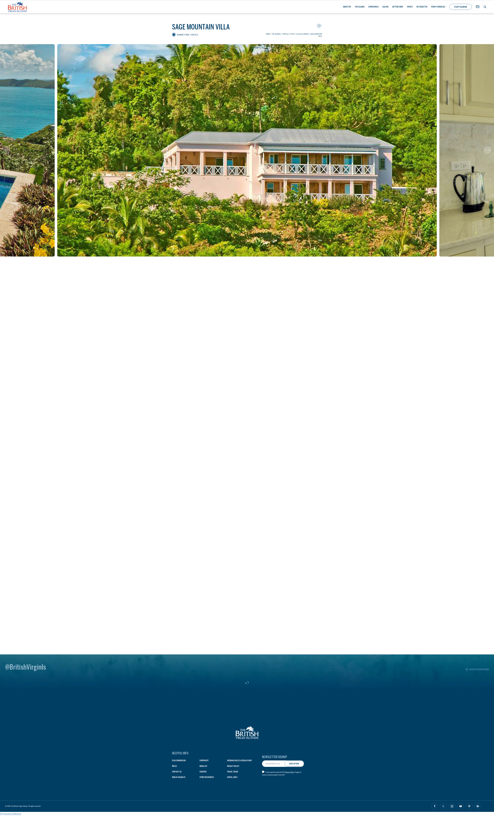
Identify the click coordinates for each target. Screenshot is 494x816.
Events (410, 7)
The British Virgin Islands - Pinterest (469, 806)
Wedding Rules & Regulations (239, 760)
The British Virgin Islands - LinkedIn (478, 806)
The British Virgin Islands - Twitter (443, 806)
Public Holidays (178, 777)
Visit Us (198, 591)
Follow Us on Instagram (479, 669)
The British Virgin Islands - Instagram (452, 806)
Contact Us (177, 771)
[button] (6, 150)
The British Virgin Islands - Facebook (434, 806)
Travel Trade (232, 771)
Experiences (373, 7)
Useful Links (232, 777)
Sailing (385, 7)
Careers (203, 771)
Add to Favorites (319, 26)
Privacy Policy (233, 766)
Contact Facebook (188, 602)
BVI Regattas (422, 7)
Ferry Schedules (438, 7)
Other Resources (207, 777)
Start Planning (460, 7)
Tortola (285, 34)
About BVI (347, 7)
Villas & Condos (302, 34)
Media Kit (203, 766)
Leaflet (318, 516)
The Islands (359, 7)
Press (174, 766)
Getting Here (397, 7)
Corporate (204, 760)
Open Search (485, 7)
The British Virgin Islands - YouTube (460, 806)
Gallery (477, 6)
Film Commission (179, 760)
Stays (292, 34)
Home (268, 34)
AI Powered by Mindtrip (10, 814)
